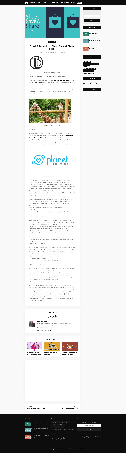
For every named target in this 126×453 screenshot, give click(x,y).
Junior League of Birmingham (61, 80)
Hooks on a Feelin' (88, 436)
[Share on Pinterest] (56, 316)
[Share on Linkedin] (53, 316)
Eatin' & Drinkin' (46, 2)
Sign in (73, 2)
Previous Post (30, 406)
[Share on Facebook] (47, 316)
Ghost (81, 449)
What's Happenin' (35, 2)
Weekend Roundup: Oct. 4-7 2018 (36, 408)
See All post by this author (44, 330)
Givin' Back (55, 2)
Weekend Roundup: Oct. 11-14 (70, 408)
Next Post (75, 406)
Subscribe (92, 20)
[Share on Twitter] (50, 316)
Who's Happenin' (64, 2)
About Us (96, 436)
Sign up (79, 2)
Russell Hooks (44, 52)
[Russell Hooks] (32, 324)
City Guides (86, 61)
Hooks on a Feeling (89, 68)
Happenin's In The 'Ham (57, 449)
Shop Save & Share (37, 82)
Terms (94, 437)
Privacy (90, 437)
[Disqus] (52, 380)
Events (97, 64)
